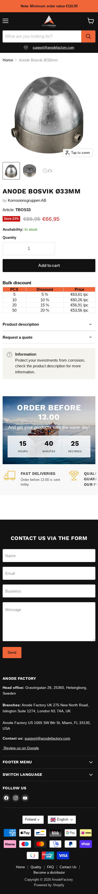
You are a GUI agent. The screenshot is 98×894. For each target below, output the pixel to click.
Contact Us (68, 867)
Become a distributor (49, 872)
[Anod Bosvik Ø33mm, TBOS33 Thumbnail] (11, 170)
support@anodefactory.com (53, 47)
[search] (88, 36)
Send (12, 652)
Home (8, 60)
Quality (36, 867)
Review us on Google (21, 748)
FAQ (50, 867)
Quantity (9, 238)
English (62, 819)
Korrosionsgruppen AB (27, 200)
